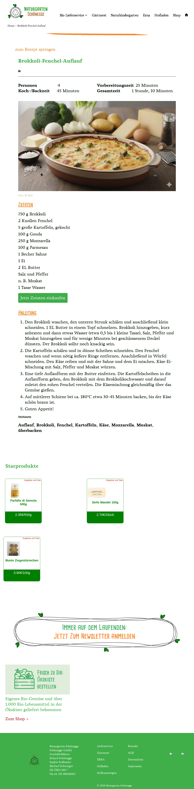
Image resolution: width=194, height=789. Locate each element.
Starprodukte (21, 466)
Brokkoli (45, 425)
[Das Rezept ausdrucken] (19, 70)
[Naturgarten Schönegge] (24, 11)
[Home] (188, 15)
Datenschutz (135, 759)
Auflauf (26, 425)
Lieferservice (105, 746)
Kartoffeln (86, 425)
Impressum (135, 766)
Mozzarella (122, 425)
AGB (131, 753)
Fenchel (64, 425)
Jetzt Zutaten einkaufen (42, 297)
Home (11, 25)
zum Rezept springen (35, 49)
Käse (104, 425)
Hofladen (102, 766)
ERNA (101, 759)
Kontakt (133, 746)
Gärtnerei (103, 753)
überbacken (30, 430)
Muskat (144, 425)
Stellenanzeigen (107, 773)
